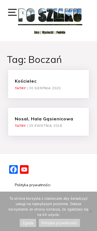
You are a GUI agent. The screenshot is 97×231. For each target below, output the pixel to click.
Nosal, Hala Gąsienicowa (44, 118)
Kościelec (26, 81)
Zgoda (27, 223)
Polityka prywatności (32, 185)
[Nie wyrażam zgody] (90, 211)
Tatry (20, 88)
